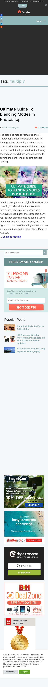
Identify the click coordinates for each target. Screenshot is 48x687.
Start (23, 5)
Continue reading (12, 236)
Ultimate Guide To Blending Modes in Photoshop (17, 114)
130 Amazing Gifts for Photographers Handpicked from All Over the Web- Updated (31, 339)
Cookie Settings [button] (10, 672)
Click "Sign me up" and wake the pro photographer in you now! (21, 292)
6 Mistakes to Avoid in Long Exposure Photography (31, 350)
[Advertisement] (24, 50)
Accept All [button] (24, 672)
